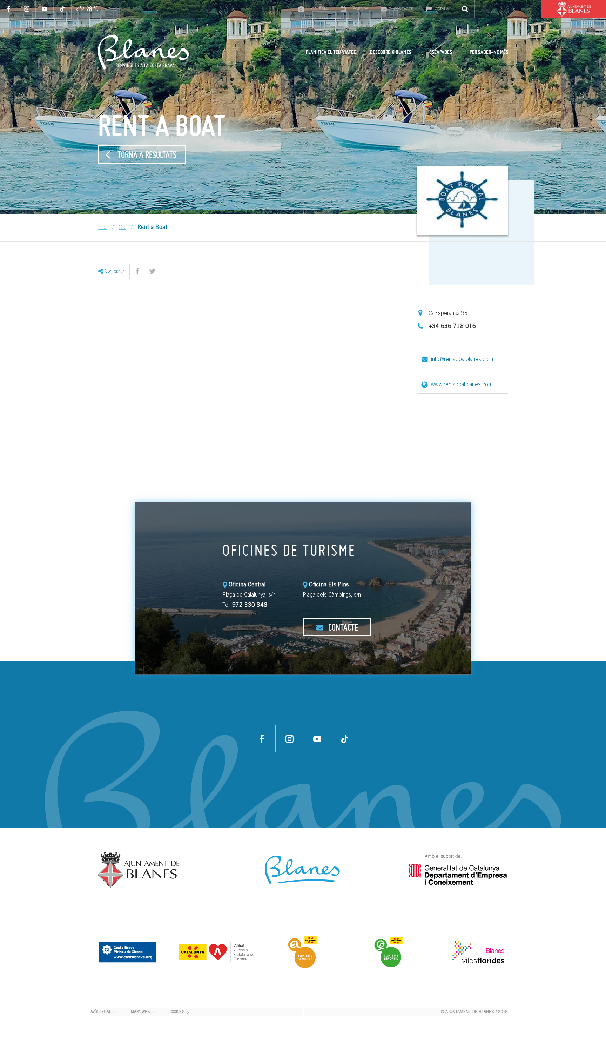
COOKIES (177, 1012)
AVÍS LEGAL (100, 1012)
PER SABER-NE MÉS (489, 51)
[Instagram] (27, 9)
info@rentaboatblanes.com (462, 359)
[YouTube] (45, 9)
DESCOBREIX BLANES (390, 51)
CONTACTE (342, 627)
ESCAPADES (440, 51)
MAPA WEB (140, 1012)
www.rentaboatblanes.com (462, 385)
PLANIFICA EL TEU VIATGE (331, 51)
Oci (122, 227)
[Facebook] (9, 9)
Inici (102, 227)
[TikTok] (63, 9)
